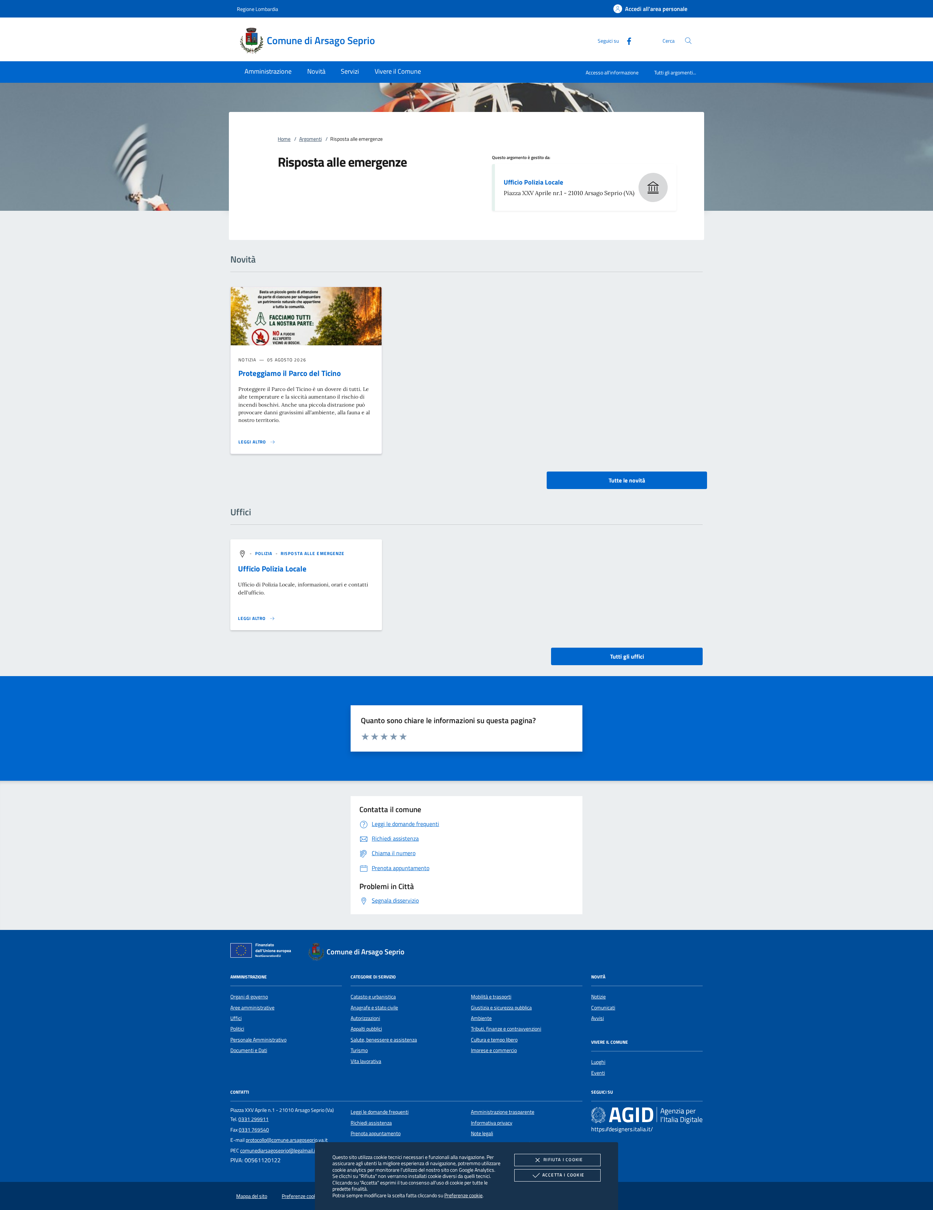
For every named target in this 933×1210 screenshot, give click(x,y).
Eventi (598, 1073)
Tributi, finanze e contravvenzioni (506, 1029)
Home (284, 139)
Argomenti (310, 139)
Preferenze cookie (463, 1195)
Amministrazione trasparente (502, 1112)
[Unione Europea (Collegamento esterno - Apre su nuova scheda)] (262, 952)
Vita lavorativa (366, 1061)
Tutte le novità (627, 480)
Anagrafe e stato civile (374, 1008)
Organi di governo (249, 997)
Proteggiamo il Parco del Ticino (289, 373)
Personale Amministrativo (258, 1040)
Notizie (598, 997)
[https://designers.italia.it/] (647, 1115)
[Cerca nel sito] (688, 41)
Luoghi (598, 1062)
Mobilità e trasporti (491, 997)
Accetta (563, 1174)
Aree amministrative (252, 1008)
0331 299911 (253, 1119)
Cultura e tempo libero (494, 1040)
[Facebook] (626, 40)
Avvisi (597, 1018)
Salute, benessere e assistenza (384, 1040)
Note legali (482, 1133)
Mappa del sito (251, 1196)
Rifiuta (563, 1159)
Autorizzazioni (365, 1018)
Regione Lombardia (257, 9)
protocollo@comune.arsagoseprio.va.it (287, 1140)
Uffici (236, 1018)
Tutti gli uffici (627, 656)
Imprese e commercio (494, 1050)
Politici (237, 1029)
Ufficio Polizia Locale (533, 182)
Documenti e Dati (248, 1050)
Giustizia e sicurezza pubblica (501, 1008)
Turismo (359, 1050)
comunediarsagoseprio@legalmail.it (278, 1151)
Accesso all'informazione (612, 72)
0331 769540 (254, 1130)
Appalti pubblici (366, 1029)
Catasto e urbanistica (373, 997)
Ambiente (481, 1018)
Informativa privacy (491, 1123)
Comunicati (603, 1008)
